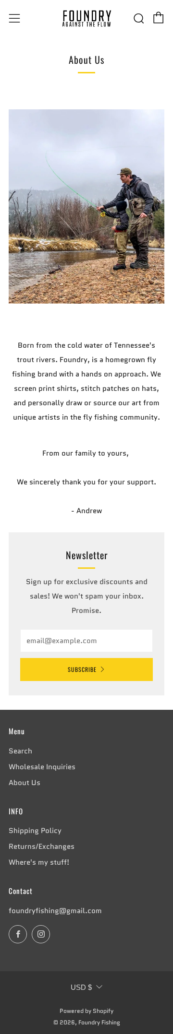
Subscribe (82, 669)
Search (20, 751)
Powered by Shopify (86, 1011)
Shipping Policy (35, 830)
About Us (24, 782)
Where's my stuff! (39, 862)
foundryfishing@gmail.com (55, 910)
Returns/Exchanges (41, 846)
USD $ (81, 987)
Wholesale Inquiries (42, 767)
